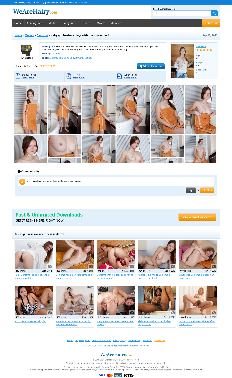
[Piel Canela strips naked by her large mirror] (157, 300)
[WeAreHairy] (116, 355)
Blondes (89, 57)
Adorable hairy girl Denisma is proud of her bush (154, 276)
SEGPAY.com (142, 369)
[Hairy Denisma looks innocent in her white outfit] (34, 254)
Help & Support (82, 340)
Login (190, 190)
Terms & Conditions (101, 340)
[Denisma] (182, 61)
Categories (69, 23)
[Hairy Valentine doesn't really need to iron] (116, 300)
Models (52, 23)
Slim (66, 57)
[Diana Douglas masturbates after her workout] (198, 300)
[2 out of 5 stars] (44, 66)
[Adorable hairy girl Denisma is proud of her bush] (157, 254)
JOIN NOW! (211, 23)
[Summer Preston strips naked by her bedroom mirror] (75, 300)
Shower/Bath (77, 57)
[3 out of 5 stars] (47, 66)
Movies (101, 23)
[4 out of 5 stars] (50, 66)
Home (18, 23)
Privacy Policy (119, 340)
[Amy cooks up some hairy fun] (34, 300)
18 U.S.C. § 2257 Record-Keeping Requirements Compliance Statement (116, 345)
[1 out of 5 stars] (40, 66)
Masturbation (55, 57)
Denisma (42, 35)
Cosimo (56, 53)
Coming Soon (35, 23)
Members (116, 23)
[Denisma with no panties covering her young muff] (116, 254)
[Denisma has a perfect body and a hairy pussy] (75, 254)
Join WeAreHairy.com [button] (197, 217)
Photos (87, 23)
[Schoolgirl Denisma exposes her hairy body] (198, 254)
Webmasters (134, 340)
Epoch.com (46, 369)
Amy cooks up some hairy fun (30, 321)
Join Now (207, 190)
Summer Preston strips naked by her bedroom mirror (73, 323)
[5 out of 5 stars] (54, 66)
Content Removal (193, 369)
